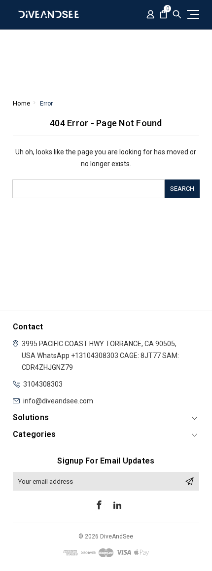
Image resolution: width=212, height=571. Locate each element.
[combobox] (88, 188)
